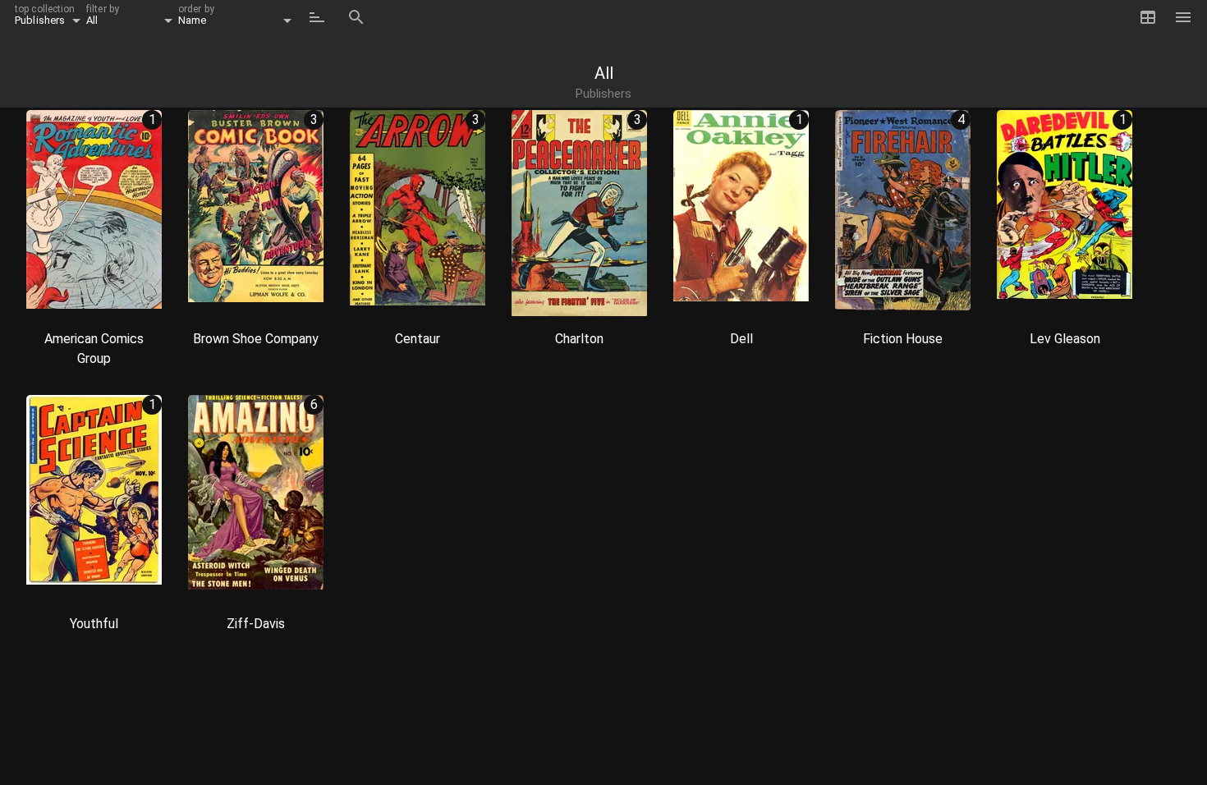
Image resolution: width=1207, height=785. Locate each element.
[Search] (356, 17)
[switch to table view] (1148, 17)
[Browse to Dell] (741, 214)
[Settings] (1187, 17)
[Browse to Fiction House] (903, 214)
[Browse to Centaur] (417, 214)
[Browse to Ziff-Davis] (256, 499)
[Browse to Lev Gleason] (1064, 214)
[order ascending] (317, 17)
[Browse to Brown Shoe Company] (256, 214)
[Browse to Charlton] (579, 214)
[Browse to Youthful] (94, 499)
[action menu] (141, 298)
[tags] (47, 298)
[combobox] (50, 17)
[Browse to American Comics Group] (94, 214)
